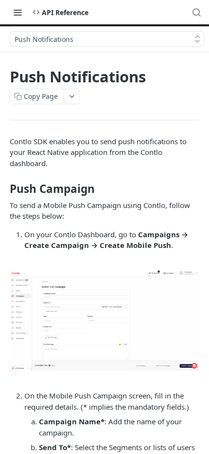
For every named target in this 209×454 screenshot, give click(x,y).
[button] (104, 321)
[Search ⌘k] (196, 12)
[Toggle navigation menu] (17, 12)
